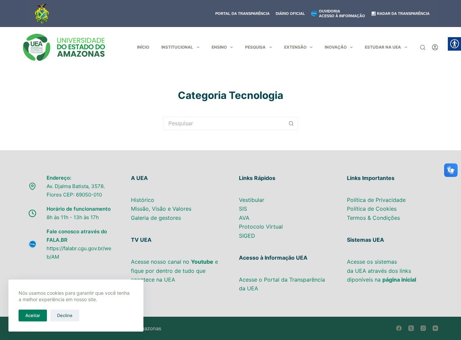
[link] (64, 47)
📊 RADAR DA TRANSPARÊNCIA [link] (400, 13)
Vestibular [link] (251, 200)
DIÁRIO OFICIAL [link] (290, 13)
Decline (65, 315)
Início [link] (143, 47)
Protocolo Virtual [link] (261, 226)
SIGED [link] (247, 235)
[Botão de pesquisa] (291, 123)
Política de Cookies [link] (372, 208)
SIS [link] (243, 208)
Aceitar (32, 315)
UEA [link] (360, 270)
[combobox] (224, 123)
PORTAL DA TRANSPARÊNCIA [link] (242, 13)
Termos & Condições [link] (373, 217)
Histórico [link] (143, 200)
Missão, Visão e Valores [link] (161, 208)
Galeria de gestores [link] (156, 217)
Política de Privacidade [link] (376, 200)
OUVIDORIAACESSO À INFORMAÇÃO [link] (342, 13)
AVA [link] (244, 217)
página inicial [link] (399, 279)
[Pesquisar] (422, 47)
